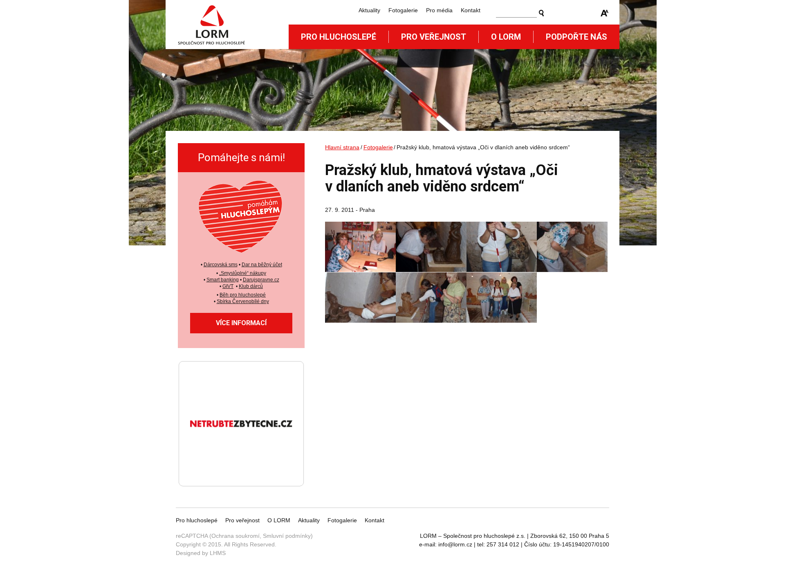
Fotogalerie (403, 10)
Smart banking (222, 280)
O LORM (278, 520)
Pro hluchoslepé (338, 37)
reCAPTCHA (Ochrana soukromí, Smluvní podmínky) (244, 536)
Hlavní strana (342, 147)
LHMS (218, 553)
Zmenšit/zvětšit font (604, 13)
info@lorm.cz (455, 544)
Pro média (439, 10)
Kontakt (470, 10)
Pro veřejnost (433, 37)
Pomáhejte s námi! (241, 157)
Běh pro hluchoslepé (243, 295)
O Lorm (506, 37)
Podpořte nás (576, 37)
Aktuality (369, 10)
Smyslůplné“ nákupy (243, 273)
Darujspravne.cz (261, 280)
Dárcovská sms (221, 264)
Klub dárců (251, 286)
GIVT (227, 286)
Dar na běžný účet (262, 264)
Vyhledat (541, 13)
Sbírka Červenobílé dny (243, 301)
